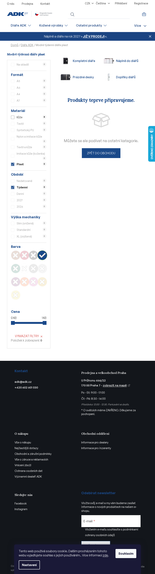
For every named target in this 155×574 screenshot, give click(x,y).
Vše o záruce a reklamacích (31, 459)
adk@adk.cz (23, 382)
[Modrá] (42, 255)
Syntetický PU (31, 130)
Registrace (141, 3)
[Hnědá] (15, 255)
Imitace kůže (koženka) (31, 155)
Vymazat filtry (27, 336)
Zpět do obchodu (101, 153)
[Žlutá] (15, 295)
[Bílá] (24, 268)
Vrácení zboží (23, 465)
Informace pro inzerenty (96, 448)
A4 (31, 94)
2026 (31, 206)
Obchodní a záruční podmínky (33, 454)
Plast (31, 164)
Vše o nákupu (23, 442)
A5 (31, 81)
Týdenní (31, 187)
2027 (31, 200)
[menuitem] (21, 25)
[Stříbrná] (42, 268)
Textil (31, 123)
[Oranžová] (24, 282)
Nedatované (31, 180)
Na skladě (31, 64)
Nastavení (29, 565)
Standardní (31, 229)
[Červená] (24, 255)
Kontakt (45, 3)
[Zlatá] (42, 282)
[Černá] (33, 255)
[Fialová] (15, 282)
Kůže (31, 117)
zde (105, 555)
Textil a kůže (31, 147)
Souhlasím (125, 553)
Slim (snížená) (31, 223)
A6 (31, 87)
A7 (31, 100)
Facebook (21, 503)
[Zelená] (15, 268)
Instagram (21, 509)
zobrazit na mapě (115, 385)
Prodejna (27, 3)
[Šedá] (33, 268)
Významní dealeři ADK (28, 476)
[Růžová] (33, 282)
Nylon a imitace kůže (31, 138)
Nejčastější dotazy (26, 448)
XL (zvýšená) (31, 236)
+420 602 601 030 (26, 387)
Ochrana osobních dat (29, 471)
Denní (31, 193)
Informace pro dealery (94, 442)
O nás (10, 3)
